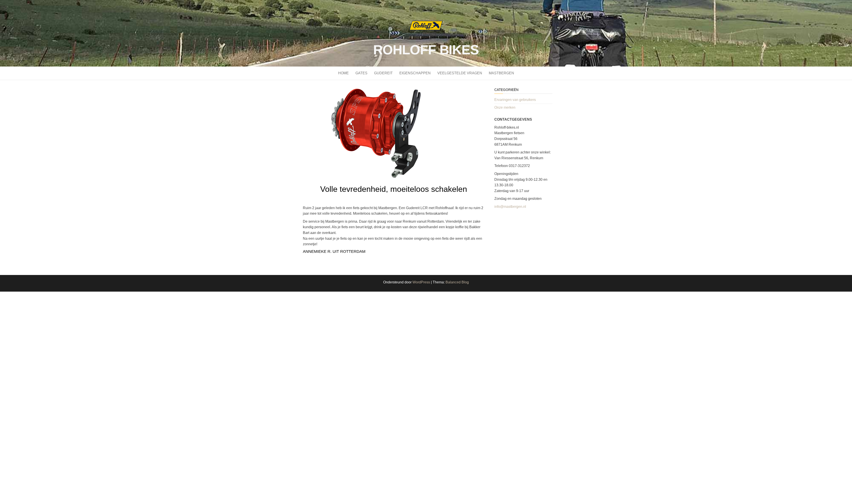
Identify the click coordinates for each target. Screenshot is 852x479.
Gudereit (383, 73)
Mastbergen (501, 73)
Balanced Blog (457, 282)
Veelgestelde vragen (459, 73)
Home (343, 73)
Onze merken (504, 107)
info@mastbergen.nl (510, 206)
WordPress (421, 282)
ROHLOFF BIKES (426, 49)
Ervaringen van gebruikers (515, 100)
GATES (361, 73)
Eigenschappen (415, 73)
